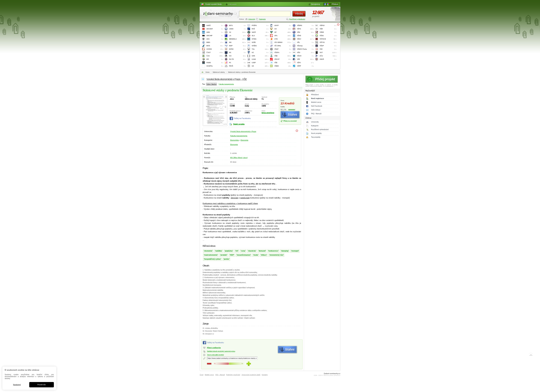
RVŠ (260, 29)
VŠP (305, 59)
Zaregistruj (315, 4)
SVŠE (260, 42)
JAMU (237, 29)
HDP (232, 255)
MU (237, 42)
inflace (263, 255)
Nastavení (17, 385)
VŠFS (305, 29)
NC (237, 52)
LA (237, 35)
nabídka (218, 251)
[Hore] (531, 355)
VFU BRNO (282, 42)
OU (237, 56)
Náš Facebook (316, 106)
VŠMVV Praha (305, 49)
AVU (214, 39)
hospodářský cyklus (212, 259)
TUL (260, 49)
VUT (328, 52)
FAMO (214, 62)
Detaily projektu (239, 124)
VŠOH (305, 56)
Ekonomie (244, 140)
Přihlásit (335, 4)
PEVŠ (237, 66)
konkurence (273, 251)
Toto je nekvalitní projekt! (215, 355)
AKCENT (214, 29)
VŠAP (282, 49)
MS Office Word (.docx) (239, 158)
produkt (224, 255)
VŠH (305, 32)
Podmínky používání (233, 375)
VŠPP (305, 66)
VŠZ (328, 49)
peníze (226, 259)
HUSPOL (214, 66)
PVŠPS (260, 25)
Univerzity (251, 19)
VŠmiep (305, 46)
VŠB (282, 56)
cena (243, 251)
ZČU (328, 56)
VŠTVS (328, 42)
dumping (284, 251)
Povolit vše (41, 385)
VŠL (305, 42)
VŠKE (305, 35)
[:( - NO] (209, 363)
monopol (295, 251)
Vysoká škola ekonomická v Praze (243, 131)
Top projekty (315, 137)
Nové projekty (316, 133)
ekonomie (208, 251)
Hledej (299, 13)
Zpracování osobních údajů (251, 375)
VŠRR (328, 32)
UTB (282, 39)
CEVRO (214, 49)
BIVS (214, 46)
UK (260, 66)
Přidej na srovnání (290, 121)
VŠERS (305, 25)
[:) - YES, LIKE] (248, 363)
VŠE (282, 62)
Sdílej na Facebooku (242, 118)
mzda (256, 255)
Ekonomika (234, 140)
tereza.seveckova (268, 113)
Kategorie (262, 19)
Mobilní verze (316, 102)
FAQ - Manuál (316, 114)
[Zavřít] (338, 24)
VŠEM (282, 66)
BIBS (214, 42)
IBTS (237, 25)
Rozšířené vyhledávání (297, 19)
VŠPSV (328, 25)
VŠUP (328, 46)
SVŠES (260, 46)
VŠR (328, 29)
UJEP (260, 62)
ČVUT (214, 52)
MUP (237, 46)
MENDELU (237, 39)
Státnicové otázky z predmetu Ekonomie (242, 72)
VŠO (305, 52)
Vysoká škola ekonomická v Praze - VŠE (226, 79)
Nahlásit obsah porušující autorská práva (221, 351)
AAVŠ (214, 25)
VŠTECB (328, 39)
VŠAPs (282, 52)
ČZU (214, 56)
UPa (282, 35)
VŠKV (305, 39)
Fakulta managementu (226, 84)
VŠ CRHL (282, 46)
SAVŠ (260, 32)
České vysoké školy (213, 4)
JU (237, 32)
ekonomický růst (276, 255)
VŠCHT (282, 59)
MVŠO (237, 49)
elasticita (252, 251)
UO (282, 29)
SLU (260, 35)
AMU (214, 32)
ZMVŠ (328, 59)
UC (260, 52)
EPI (214, 59)
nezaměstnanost (243, 255)
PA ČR (237, 59)
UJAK (260, 59)
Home (207, 72)
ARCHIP (214, 35)
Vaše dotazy (315, 110)
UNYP (282, 25)
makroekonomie (210, 255)
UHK (260, 56)
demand (262, 251)
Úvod (201, 375)
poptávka (228, 251)
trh (237, 251)
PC (237, 62)
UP (282, 32)
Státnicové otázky (219, 72)
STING (260, 39)
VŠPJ (305, 62)
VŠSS (328, 35)
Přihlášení (315, 95)
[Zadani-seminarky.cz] (219, 13)
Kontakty (265, 375)
